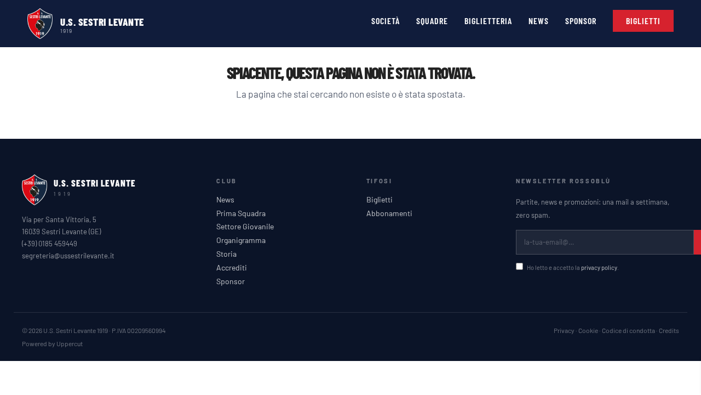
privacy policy (599, 267)
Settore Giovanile (245, 226)
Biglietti (379, 199)
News (225, 199)
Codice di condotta (628, 330)
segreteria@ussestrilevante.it (68, 255)
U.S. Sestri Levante (102, 21)
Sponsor (230, 281)
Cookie (588, 330)
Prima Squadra (241, 213)
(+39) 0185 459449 (49, 243)
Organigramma (241, 240)
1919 (66, 30)
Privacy (564, 330)
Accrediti (231, 267)
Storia (226, 254)
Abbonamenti (389, 213)
